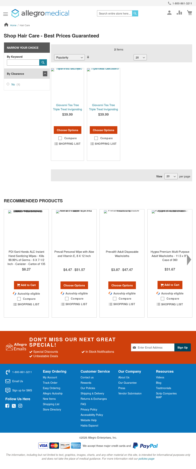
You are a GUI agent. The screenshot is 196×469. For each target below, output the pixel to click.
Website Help (89, 420)
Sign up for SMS (22, 390)
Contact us (87, 377)
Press (121, 388)
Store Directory (52, 409)
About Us (123, 377)
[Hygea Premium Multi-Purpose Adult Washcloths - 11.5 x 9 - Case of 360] (170, 228)
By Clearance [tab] (15, 74)
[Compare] (179, 12)
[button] (67, 138)
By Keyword (15, 57)
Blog (158, 382)
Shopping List (51, 404)
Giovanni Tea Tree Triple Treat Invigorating (67, 107)
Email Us (17, 381)
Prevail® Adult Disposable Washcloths (122, 254)
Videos (160, 377)
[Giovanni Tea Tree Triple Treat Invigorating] (67, 84)
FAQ (83, 404)
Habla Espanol (89, 425)
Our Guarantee (127, 382)
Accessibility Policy (92, 415)
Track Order (50, 382)
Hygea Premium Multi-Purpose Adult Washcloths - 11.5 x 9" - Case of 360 (170, 256)
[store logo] (40, 13)
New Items (49, 399)
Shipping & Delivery (92, 393)
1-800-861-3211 (182, 3)
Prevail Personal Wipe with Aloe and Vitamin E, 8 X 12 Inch (74, 254)
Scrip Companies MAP (166, 395)
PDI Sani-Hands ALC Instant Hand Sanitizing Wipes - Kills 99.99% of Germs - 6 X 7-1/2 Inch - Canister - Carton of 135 (26, 258)
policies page (146, 458)
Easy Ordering (51, 388)
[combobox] (117, 13)
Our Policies (88, 388)
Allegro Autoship (53, 393)
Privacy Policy (89, 409)
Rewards (86, 382)
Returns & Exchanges (94, 399)
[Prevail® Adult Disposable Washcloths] (122, 228)
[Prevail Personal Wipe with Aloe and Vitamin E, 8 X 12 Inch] (74, 228)
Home (13, 25)
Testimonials (163, 388)
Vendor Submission (130, 393)
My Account (50, 377)
